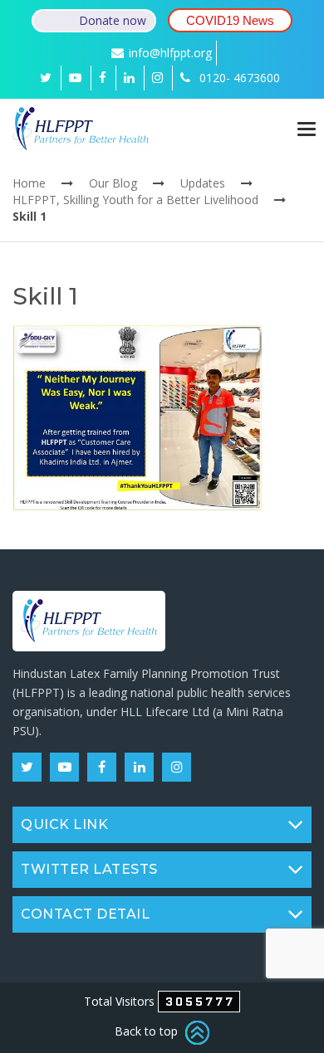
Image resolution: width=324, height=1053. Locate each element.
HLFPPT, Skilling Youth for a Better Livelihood (135, 199)
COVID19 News (230, 20)
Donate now (112, 20)
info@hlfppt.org (170, 53)
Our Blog (113, 183)
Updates (202, 183)
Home (29, 183)
